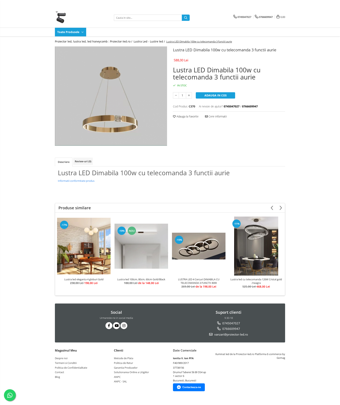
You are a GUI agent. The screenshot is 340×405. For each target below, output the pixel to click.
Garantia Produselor (126, 367)
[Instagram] (123, 325)
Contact (59, 372)
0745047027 (231, 323)
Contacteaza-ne (191, 387)
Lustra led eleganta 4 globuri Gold (83, 279)
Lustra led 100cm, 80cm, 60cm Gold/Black (141, 279)
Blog (57, 377)
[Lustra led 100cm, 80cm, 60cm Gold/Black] (141, 246)
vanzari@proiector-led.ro (230, 334)
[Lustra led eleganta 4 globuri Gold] (84, 246)
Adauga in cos (215, 95)
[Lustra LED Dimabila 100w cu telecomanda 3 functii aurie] (111, 96)
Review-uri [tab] (83, 161)
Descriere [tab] (63, 162)
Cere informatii (217, 116)
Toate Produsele (68, 32)
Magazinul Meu (66, 350)
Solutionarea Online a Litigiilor (131, 372)
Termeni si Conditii (66, 363)
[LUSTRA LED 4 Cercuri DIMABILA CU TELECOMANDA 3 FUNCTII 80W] (198, 246)
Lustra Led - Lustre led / (150, 41)
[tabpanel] (111, 96)
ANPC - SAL (120, 381)
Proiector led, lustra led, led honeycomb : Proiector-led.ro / (94, 41)
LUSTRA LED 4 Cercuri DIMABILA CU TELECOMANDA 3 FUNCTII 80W (198, 281)
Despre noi (61, 358)
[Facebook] (108, 325)
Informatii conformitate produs (76, 181)
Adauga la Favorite (187, 116)
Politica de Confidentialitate (71, 367)
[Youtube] (116, 325)
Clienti (118, 350)
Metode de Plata (123, 358)
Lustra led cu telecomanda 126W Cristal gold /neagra (256, 281)
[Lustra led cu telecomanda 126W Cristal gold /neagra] (256, 246)
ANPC (117, 377)
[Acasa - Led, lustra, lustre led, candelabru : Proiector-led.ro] (74, 18)
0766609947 (231, 329)
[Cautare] (186, 18)
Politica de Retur (123, 363)
